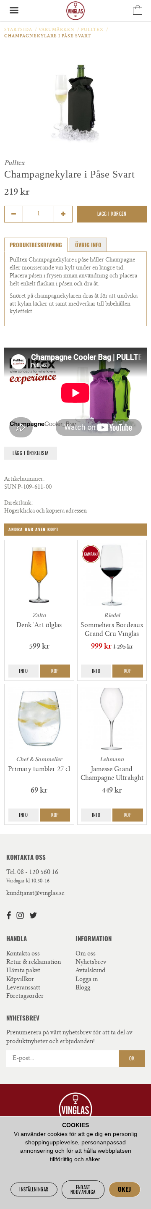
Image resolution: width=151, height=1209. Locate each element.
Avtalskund (90, 971)
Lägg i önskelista (31, 453)
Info (23, 671)
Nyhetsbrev (91, 963)
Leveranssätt (23, 988)
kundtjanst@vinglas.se (35, 894)
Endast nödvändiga (83, 1189)
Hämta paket (23, 971)
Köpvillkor (20, 980)
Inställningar (34, 1189)
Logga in (87, 980)
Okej (124, 1189)
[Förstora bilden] (75, 102)
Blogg (83, 988)
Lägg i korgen (112, 214)
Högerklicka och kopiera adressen (45, 511)
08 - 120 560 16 (37, 873)
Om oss (86, 954)
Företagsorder (25, 997)
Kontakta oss (23, 954)
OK (131, 1058)
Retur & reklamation (33, 963)
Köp (55, 671)
